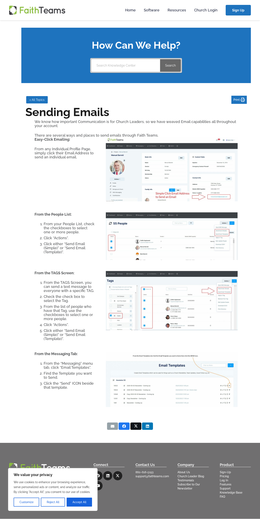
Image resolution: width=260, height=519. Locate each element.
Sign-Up (225, 472)
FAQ (222, 496)
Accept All (79, 502)
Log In (224, 480)
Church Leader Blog (191, 476)
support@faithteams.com (152, 476)
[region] (53, 489)
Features (225, 484)
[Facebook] (98, 475)
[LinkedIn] (107, 475)
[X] (117, 475)
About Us (184, 472)
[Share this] (124, 426)
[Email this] (112, 426)
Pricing (224, 476)
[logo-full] (37, 10)
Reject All (53, 502)
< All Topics (36, 99)
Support (225, 488)
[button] (161, 10)
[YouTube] (98, 485)
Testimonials (186, 480)
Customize (27, 502)
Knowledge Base (231, 492)
